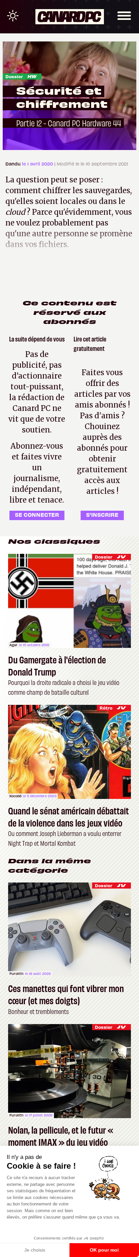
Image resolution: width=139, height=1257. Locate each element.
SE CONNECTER (37, 514)
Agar (13, 645)
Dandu (13, 164)
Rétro (106, 708)
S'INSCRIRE (102, 514)
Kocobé (15, 796)
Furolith (16, 973)
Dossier (14, 76)
